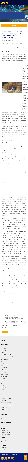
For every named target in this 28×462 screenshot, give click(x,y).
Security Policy (13, 454)
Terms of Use (17, 456)
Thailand (3, 389)
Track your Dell (4, 430)
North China (5, 371)
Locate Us (3, 447)
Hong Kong (5, 376)
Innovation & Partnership (7, 356)
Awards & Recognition (6, 354)
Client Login (4, 440)
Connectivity (4, 407)
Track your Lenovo (5, 432)
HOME (3, 43)
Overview (3, 362)
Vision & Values (5, 349)
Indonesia (3, 382)
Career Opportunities (6, 419)
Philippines (3, 387)
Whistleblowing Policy (7, 456)
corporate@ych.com (15, 325)
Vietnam (3, 391)
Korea (2, 383)
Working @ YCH (5, 417)
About (13, 25)
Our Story (3, 347)
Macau (3, 378)
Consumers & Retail (6, 402)
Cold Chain (3, 400)
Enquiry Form (4, 449)
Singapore (3, 363)
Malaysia (3, 385)
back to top (25, 458)
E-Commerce (4, 404)
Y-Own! (3, 411)
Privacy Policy (5, 454)
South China (5, 374)
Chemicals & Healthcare (7, 398)
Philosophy (3, 350)
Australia (3, 365)
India (2, 380)
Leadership (3, 352)
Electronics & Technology (7, 405)
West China (5, 372)
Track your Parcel (5, 434)
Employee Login (5, 442)
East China (4, 369)
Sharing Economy (5, 409)
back (5, 331)
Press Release (4, 424)
